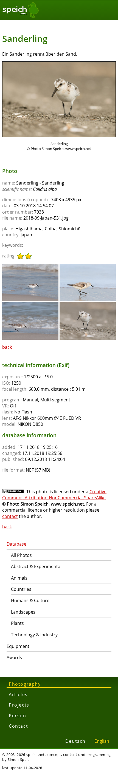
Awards (14, 657)
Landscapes (23, 612)
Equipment (18, 646)
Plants (17, 623)
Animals (19, 578)
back (7, 347)
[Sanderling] (30, 266)
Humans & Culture (30, 600)
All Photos (21, 555)
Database (16, 544)
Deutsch (75, 741)
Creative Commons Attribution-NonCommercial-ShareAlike (54, 495)
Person (17, 716)
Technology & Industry (34, 635)
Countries (21, 589)
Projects (19, 705)
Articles (18, 694)
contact (10, 516)
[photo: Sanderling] (59, 100)
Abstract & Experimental (36, 566)
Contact (18, 726)
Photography (25, 684)
